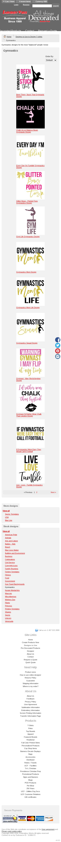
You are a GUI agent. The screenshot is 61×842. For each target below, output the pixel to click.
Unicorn (8, 618)
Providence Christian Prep (30, 771)
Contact (29, 30)
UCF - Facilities (30, 766)
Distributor (31, 760)
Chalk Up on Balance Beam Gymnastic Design (27, 131)
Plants (7, 603)
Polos (30, 728)
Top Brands (30, 731)
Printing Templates (12, 609)
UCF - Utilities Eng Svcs (30, 791)
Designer (30, 651)
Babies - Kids (10, 544)
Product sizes (30, 672)
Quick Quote (31, 662)
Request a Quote (47, 30)
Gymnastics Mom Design (26, 272)
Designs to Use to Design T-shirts (29, 37)
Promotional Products (30, 774)
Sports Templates (12, 514)
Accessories (30, 757)
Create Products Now (30, 642)
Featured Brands (30, 737)
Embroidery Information (30, 710)
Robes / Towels (30, 763)
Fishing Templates (12, 572)
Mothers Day (10, 600)
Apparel (30, 734)
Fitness (8, 575)
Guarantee (30, 681)
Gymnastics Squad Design (26, 343)
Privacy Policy (30, 702)
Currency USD (41, 1)
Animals (8, 538)
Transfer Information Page (30, 716)
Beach (7, 547)
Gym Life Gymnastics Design (28, 237)
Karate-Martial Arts (12, 590)
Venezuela (9, 621)
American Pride (11, 535)
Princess (8, 606)
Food (7, 578)
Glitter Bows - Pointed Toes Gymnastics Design (27, 202)
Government (10, 581)
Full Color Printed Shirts (30, 743)
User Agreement (30, 704)
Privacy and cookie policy (12, 831)
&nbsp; (30, 78)
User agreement (48, 829)
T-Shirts (30, 725)
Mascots (8, 593)
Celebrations (10, 559)
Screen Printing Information (30, 713)
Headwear (31, 740)
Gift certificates (30, 797)
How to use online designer (30, 675)
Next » (53, 492)
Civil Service (10, 562)
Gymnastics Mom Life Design (28, 308)
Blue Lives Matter (12, 550)
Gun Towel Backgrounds (15, 584)
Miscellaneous (10, 596)
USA (7, 517)
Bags (30, 754)
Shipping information (30, 683)
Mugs (30, 780)
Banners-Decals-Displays (30, 751)
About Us (30, 654)
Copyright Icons (11, 566)
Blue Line (8, 520)
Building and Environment (15, 553)
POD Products (30, 783)
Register (26, 5)
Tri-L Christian (30, 768)
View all (6, 511)
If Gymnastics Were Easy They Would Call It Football (28, 450)
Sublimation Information (30, 707)
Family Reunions (11, 569)
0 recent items (25, 1)
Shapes (8, 612)
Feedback (30, 699)
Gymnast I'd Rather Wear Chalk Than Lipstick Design (28, 415)
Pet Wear (30, 786)
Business (8, 556)
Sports (7, 615)
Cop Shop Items (30, 748)
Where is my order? (30, 686)
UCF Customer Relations (31, 794)
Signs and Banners (30, 777)
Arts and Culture (11, 541)
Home (9, 37)
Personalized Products (31, 746)
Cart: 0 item (9, 1)
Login (16, 5)
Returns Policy (30, 678)
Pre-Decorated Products (30, 648)
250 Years (30, 788)
